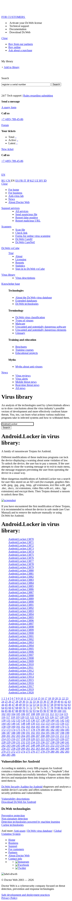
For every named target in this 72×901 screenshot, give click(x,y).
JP (28, 180)
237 (47, 742)
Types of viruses (24, 320)
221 (38, 739)
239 (57, 742)
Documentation (17, 29)
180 (43, 729)
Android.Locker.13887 (21, 592)
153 (47, 723)
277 (38, 751)
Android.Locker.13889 (21, 598)
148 (23, 723)
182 (52, 729)
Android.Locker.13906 (21, 651)
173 (8, 729)
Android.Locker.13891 (21, 604)
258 (13, 748)
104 (13, 714)
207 (38, 736)
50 (23, 704)
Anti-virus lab (16, 195)
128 (61, 717)
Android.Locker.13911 (21, 667)
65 (6, 707)
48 (16, 704)
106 (23, 714)
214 (3, 739)
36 (44, 701)
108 (33, 714)
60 (58, 704)
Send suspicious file (26, 214)
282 (62, 751)
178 (33, 729)
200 (3, 736)
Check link (21, 232)
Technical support (19, 26)
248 (33, 745)
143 (67, 720)
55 (41, 704)
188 (13, 732)
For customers (16, 849)
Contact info (15, 858)
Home (11, 839)
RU (3, 180)
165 (38, 726)
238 (52, 742)
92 (30, 710)
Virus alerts (21, 378)
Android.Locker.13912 (21, 670)
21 (60, 698)
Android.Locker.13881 (21, 573)
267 (57, 748)
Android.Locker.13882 (21, 576)
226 (62, 739)
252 (52, 745)
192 (33, 732)
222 (43, 739)
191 (28, 732)
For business (15, 192)
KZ (32, 180)
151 (38, 723)
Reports (19, 262)
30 (23, 701)
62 (65, 704)
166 (43, 726)
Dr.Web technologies (26, 303)
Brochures (21, 346)
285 (8, 754)
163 (28, 726)
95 (41, 710)
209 (47, 736)
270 (3, 751)
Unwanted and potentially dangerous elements (40, 329)
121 (27, 717)
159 (8, 726)
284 (3, 754)
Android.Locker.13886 (21, 589)
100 (59, 710)
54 (37, 704)
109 (38, 714)
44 (2, 704)
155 (57, 723)
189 (18, 732)
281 (57, 751)
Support (12, 846)
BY (41, 180)
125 (47, 717)
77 (48, 707)
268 (62, 748)
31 (27, 701)
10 (21, 698)
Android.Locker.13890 (21, 601)
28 (16, 701)
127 (57, 717)
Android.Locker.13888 (21, 595)
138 (43, 720)
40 (58, 701)
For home (13, 189)
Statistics (20, 265)
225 (57, 739)
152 (43, 723)
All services (21, 211)
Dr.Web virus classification (30, 317)
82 (65, 707)
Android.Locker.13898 (21, 626)
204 (23, 736)
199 (67, 732)
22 (63, 698)
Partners (12, 852)
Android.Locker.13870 (21, 539)
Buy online (14, 47)
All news (20, 388)
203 (18, 736)
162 (23, 726)
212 (62, 736)
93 (34, 710)
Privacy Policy (9, 897)
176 (23, 729)
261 (28, 748)
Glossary (20, 333)
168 (52, 726)
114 (61, 714)
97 (48, 710)
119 (18, 717)
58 (51, 704)
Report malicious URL (28, 220)
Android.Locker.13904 (21, 645)
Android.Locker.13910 (21, 664)
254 (62, 745)
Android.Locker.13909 (21, 661)
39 (55, 701)
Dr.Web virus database (39, 830)
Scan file (20, 229)
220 (33, 739)
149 (28, 723)
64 (2, 707)
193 (38, 732)
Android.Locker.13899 (21, 629)
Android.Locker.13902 (21, 639)
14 (35, 698)
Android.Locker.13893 (21, 611)
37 (48, 701)
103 (8, 714)
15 (39, 698)
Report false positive (26, 217)
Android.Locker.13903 (21, 642)
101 (64, 710)
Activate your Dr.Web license (25, 22)
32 (30, 701)
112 (52, 714)
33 (34, 701)
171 (67, 726)
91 (27, 710)
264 (43, 748)
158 (3, 726)
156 (62, 723)
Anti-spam (19, 830)
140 (52, 720)
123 (37, 717)
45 (6, 704)
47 (13, 704)
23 (67, 698)
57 (48, 704)
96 (44, 710)
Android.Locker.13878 (21, 564)
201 (8, 736)
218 (23, 739)
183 (57, 729)
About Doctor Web (19, 202)
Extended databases (26, 300)
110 (43, 714)
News (11, 199)
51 (27, 704)
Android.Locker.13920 (21, 692)
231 (18, 742)
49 (20, 704)
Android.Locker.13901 (21, 636)
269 (67, 748)
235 (38, 742)
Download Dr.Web (19, 32)
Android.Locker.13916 (21, 683)
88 (16, 710)
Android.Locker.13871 (21, 542)
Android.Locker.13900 (21, 633)
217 (18, 739)
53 (34, 704)
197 (57, 732)
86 (9, 710)
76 (44, 707)
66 (9, 707)
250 (43, 745)
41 (62, 701)
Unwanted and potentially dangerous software (40, 326)
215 (8, 739)
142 (62, 720)
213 (67, 736)
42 (65, 701)
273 (18, 751)
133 (18, 720)
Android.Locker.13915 (21, 680)
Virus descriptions (25, 277)
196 (52, 732)
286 (13, 754)
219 (28, 739)
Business (13, 843)
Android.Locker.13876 (21, 557)
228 (3, 742)
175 (18, 729)
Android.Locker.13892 (21, 608)
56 (44, 704)
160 (13, 726)
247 (28, 745)
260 (23, 748)
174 (13, 729)
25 (6, 701)
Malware (20, 323)
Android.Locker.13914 (21, 676)
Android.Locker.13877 (21, 561)
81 (62, 707)
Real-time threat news (27, 385)
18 (49, 698)
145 (8, 723)
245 (18, 745)
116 (3, 717)
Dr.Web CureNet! (25, 242)
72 (30, 707)
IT (25, 180)
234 (33, 742)
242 (3, 745)
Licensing (20, 259)
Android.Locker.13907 (21, 654)
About (18, 256)
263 (38, 748)
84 (2, 710)
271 (8, 751)
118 (13, 717)
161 (18, 726)
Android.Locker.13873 (21, 548)
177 (28, 729)
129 (66, 717)
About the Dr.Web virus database (33, 297)
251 (47, 745)
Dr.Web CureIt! (24, 239)
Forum (5, 125)
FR (21, 180)
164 (33, 726)
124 (42, 717)
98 (51, 710)
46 (9, 704)
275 (28, 751)
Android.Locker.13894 (21, 614)
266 (52, 748)
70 (23, 707)
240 (62, 742)
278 (43, 751)
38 (51, 701)
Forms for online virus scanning (32, 235)
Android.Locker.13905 (21, 648)
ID (45, 180)
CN (8, 180)
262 (33, 748)
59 (55, 704)
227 (67, 739)
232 (23, 742)
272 (13, 751)
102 (3, 714)
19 (53, 698)
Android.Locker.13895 (21, 617)
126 (52, 717)
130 (3, 720)
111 (47, 714)
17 (46, 698)
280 (52, 751)
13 (32, 698)
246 (23, 745)
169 (57, 726)
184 (62, 729)
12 (28, 698)
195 (47, 732)
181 (47, 729)
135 (28, 720)
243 (8, 745)
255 (67, 745)
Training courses (24, 349)
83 (69, 707)
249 (38, 745)
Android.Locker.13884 (21, 582)
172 (3, 729)
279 (47, 751)
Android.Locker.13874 (21, 551)
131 (8, 720)
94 (37, 710)
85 (6, 710)
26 (9, 701)
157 (67, 723)
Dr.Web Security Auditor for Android (21, 786)
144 (3, 723)
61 (62, 704)
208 (43, 736)
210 (52, 736)
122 (32, 717)
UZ (37, 180)
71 (27, 707)
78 (51, 707)
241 (67, 742)
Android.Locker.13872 (21, 545)
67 (13, 707)
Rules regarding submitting (38, 95)
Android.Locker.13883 (21, 579)
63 (69, 704)
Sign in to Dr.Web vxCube (30, 268)
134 (23, 720)
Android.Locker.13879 (21, 567)
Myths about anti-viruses (28, 366)
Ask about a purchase (20, 50)
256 (3, 748)
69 (20, 707)
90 (23, 710)
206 (33, 736)
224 (52, 739)
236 (43, 742)
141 (57, 720)
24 (2, 701)
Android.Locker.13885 (21, 586)
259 (18, 748)
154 (52, 723)
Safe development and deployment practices (25, 894)
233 (28, 742)
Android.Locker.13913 (21, 673)
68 (16, 707)
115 (66, 714)
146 (13, 723)
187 (8, 732)
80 (58, 707)
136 (33, 720)
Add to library (11, 67)
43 (69, 701)
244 (13, 745)
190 (23, 732)
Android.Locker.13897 (21, 623)
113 (57, 714)
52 (30, 704)
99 (55, 710)
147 (18, 723)
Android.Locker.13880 (21, 570)
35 (41, 701)
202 (13, 736)
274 (23, 751)
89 (20, 710)
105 (18, 714)
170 (62, 726)
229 (8, 742)
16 (42, 698)
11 (25, 698)
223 (47, 739)
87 (13, 710)
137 (38, 720)
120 (22, 717)
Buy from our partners (20, 44)
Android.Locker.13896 (21, 620)
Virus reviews (23, 375)
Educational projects (26, 353)
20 (56, 698)
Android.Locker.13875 (21, 554)
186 (3, 732)
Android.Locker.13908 (21, 658)
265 (47, 748)
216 (13, 739)
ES (17, 180)
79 (55, 707)
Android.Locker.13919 (21, 689)
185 (67, 729)
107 (28, 714)
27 (13, 701)
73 (34, 707)
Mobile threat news (26, 381)
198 (62, 732)
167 (47, 726)
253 (57, 745)
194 (43, 732)
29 (20, 701)
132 (13, 720)
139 (47, 720)
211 (57, 736)
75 (41, 707)
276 (33, 751)
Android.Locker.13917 (21, 686)
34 (37, 701)
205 (28, 736)
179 (38, 729)
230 (13, 742)
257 (8, 748)
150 (33, 723)
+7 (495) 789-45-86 (12, 119)
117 (8, 717)
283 (67, 751)
